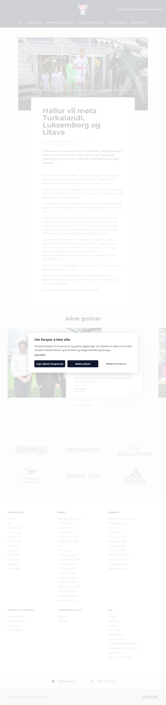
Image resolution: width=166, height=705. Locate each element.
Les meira (39, 354)
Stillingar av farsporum (116, 363)
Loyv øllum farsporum (49, 363)
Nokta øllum (82, 363)
